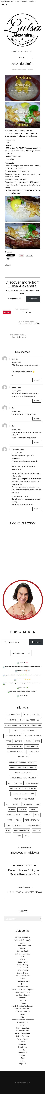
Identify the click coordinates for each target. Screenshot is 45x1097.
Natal (37, 815)
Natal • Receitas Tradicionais (22, 1006)
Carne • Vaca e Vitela (16, 752)
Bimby (28, 741)
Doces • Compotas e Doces (23, 794)
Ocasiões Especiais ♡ (22, 1009)
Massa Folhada (13, 815)
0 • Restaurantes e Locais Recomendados (23, 725)
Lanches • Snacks (22, 995)
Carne (37, 741)
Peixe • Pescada (33, 825)
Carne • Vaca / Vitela (22, 976)
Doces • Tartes (12, 804)
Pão (22, 1017)
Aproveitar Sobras (33, 736)
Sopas (18, 836)
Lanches (22, 809)
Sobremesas (24, 887)
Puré (8, 830)
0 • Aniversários (13, 715)
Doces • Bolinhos (15, 783)
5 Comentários (24, 309)
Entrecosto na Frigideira (24, 852)
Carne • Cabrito (22, 968)
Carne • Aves (22, 962)
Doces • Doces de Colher (23, 799)
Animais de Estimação (22, 940)
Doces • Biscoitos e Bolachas (23, 778)
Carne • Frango (14, 746)
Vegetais (22, 1064)
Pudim (22, 1042)
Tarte (22, 1058)
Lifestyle (22, 998)
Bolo (22, 957)
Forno (12, 809)
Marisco (33, 809)
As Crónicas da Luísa (22, 946)
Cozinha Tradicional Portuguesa (23, 762)
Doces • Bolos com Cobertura (23, 788)
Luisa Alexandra (18, 449)
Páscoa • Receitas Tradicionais (22, 1020)
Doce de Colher (22, 987)
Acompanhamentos (13, 736)
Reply (36, 380)
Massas (27, 815)
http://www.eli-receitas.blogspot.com (24, 438)
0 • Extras (12, 720)
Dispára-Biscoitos (23, 773)
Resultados (22, 1047)
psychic (15, 359)
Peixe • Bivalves (22, 1031)
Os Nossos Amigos (22, 1011)
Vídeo (27, 836)
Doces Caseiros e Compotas (22, 989)
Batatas (18, 741)
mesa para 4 (16, 387)
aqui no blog (27, 130)
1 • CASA (14, 730)
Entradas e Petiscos (31, 804)
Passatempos (22, 1022)
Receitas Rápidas (21, 830)
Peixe (18, 820)
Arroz (22, 58)
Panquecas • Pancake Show (25, 892)
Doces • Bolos (32, 783)
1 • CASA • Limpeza (28, 730)
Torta (22, 1061)
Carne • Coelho (22, 970)
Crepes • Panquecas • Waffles (23, 767)
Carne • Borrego (22, 965)
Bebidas (23, 948)
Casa (23, 979)
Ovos (9, 820)
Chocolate (34, 752)
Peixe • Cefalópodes (14, 825)
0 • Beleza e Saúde (32, 715)
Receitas (22, 1044)
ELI (13, 408)
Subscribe (33, 299)
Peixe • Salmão (22, 1039)
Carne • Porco (32, 746)
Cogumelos (23, 757)
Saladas (36, 830)
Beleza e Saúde (22, 951)
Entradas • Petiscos (24, 865)
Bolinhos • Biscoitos (22, 954)
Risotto (22, 1050)
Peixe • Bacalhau (32, 820)
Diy (22, 984)
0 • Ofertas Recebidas (29, 720)
